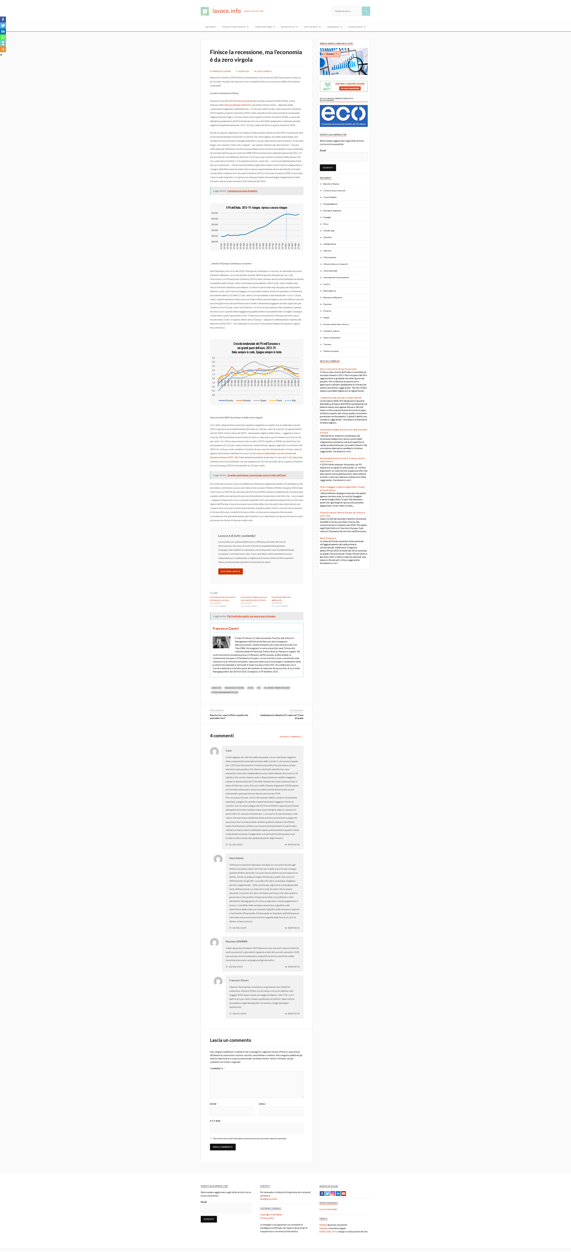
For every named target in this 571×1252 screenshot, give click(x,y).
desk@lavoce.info (268, 1199)
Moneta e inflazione (332, 297)
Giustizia (327, 237)
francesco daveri (234, 688)
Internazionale (330, 270)
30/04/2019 (243, 71)
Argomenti (211, 27)
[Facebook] (3, 19)
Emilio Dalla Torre (328, 1231)
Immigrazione (329, 244)
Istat (250, 688)
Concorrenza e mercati (334, 190)
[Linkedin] (3, 31)
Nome (214, 1104)
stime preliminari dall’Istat (237, 104)
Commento (217, 1068)
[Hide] (1, 55)
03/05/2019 (240, 928)
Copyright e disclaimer (271, 1214)
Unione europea (331, 351)
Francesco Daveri (221, 71)
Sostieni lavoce (355, 27)
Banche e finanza (331, 184)
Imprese (327, 250)
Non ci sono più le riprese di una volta (338, 369)
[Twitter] (3, 25)
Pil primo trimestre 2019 (277, 688)
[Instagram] (332, 1193)
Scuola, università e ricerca (336, 324)
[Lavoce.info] (222, 11)
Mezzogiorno (329, 290)
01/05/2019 (236, 844)
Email (263, 1104)
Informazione (329, 257)
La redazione (333, 27)
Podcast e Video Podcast (234, 27)
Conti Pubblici (264, 71)
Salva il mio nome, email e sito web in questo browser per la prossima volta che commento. (250, 1138)
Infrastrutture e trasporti (335, 264)
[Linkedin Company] (338, 1193)
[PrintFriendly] (3, 43)
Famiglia (327, 217)
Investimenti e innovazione (336, 277)
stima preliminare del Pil (225, 692)
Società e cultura (331, 331)
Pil (259, 688)
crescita (216, 688)
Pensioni (327, 304)
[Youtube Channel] (343, 1193)
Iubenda (323, 1228)
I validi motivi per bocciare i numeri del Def (341, 397)
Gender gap (329, 230)
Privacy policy (267, 1218)
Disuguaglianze (330, 204)
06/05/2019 (240, 1013)
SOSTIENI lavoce (230, 571)
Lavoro (326, 284)
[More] (3, 49)
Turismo (327, 344)
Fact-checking (311, 27)
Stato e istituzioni (331, 337)
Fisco (325, 224)
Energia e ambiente (332, 210)
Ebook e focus (288, 27)
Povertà (327, 311)
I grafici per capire (263, 27)
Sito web (215, 1121)
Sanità (326, 317)
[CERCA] (366, 11)
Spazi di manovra (328, 538)
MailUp (323, 1224)
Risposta (294, 844)
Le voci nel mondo (328, 1209)
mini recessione (244, 100)
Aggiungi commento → (291, 737)
